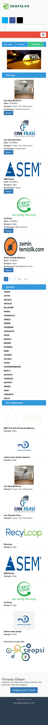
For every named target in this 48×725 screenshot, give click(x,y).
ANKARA (8, 299)
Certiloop (8, 218)
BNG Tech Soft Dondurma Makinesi (19, 428)
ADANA (7, 291)
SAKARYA (8, 374)
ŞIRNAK (7, 386)
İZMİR (6, 351)
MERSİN (7, 343)
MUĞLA (7, 370)
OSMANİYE (8, 394)
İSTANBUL (35, 44)
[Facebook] (12, 20)
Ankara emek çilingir (13, 631)
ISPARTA (7, 339)
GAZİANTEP (9, 331)
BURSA (7, 311)
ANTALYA (8, 303)
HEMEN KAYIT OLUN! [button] (24, 690)
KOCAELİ (8, 359)
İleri (19, 279)
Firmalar (21, 44)
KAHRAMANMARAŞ (12, 366)
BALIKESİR (8, 307)
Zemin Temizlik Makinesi (14, 257)
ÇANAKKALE (9, 315)
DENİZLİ (7, 319)
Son (26, 279)
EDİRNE (7, 323)
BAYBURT (8, 382)
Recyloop (8, 544)
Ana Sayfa (8, 44)
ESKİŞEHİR (8, 327)
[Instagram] (20, 20)
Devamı (9, 113)
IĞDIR (6, 390)
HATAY (7, 335)
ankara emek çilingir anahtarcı (17, 457)
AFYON (7, 295)
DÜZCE (7, 398)
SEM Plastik (9, 179)
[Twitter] (5, 20)
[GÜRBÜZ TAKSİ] (24, 59)
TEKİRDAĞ (8, 378)
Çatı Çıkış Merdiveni (12, 100)
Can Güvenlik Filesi (12, 139)
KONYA (7, 362)
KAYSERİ (8, 355)
